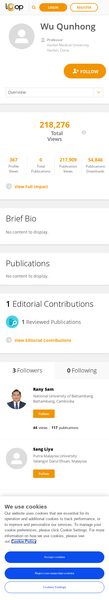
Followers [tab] (27, 370)
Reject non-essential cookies (54, 573)
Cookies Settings (54, 587)
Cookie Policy (23, 541)
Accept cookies (54, 557)
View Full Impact (31, 186)
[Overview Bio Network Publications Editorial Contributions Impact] (54, 92)
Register (84, 7)
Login (53, 7)
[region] (54, 548)
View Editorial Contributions (43, 340)
